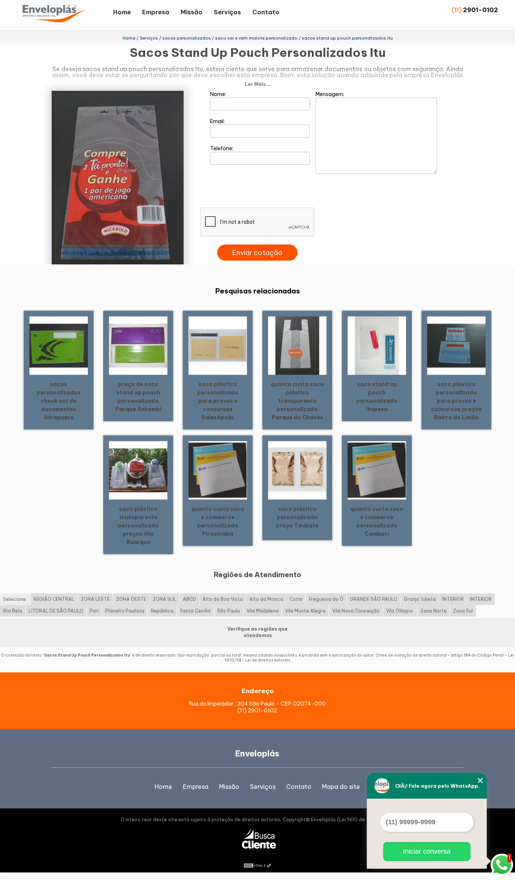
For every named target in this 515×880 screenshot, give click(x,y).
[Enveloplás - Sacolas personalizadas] (64, 15)
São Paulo (228, 611)
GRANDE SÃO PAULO (373, 599)
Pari (94, 611)
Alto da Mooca (266, 599)
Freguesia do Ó (326, 599)
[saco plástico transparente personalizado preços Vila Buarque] (138, 470)
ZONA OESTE (131, 599)
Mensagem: (330, 94)
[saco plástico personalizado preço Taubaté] (297, 470)
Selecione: (15, 599)
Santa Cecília (195, 611)
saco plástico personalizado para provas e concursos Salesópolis (217, 401)
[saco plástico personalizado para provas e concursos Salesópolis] (217, 345)
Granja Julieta (420, 599)
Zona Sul (463, 611)
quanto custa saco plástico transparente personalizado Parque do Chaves (297, 401)
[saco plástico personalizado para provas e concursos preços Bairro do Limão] (456, 345)
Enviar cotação (257, 252)
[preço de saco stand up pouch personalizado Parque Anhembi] (138, 345)
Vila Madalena (263, 611)
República (162, 611)
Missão (191, 12)
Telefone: (222, 148)
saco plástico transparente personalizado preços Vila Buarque (138, 525)
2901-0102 (480, 10)
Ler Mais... (257, 84)
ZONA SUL (164, 599)
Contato (265, 12)
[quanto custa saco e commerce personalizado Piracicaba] (217, 470)
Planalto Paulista (124, 611)
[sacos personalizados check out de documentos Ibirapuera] (58, 345)
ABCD (189, 599)
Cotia (296, 599)
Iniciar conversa (427, 851)
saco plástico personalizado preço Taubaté (297, 517)
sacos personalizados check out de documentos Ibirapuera (59, 401)
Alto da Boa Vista (222, 599)
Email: (218, 121)
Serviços (227, 12)
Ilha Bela (12, 611)
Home (122, 12)
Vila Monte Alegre (305, 611)
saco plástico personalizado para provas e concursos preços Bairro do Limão (456, 401)
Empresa (155, 12)
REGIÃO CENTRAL (54, 599)
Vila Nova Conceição (356, 611)
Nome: (218, 94)
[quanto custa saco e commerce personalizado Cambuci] (377, 470)
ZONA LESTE (95, 599)
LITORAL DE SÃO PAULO (56, 611)
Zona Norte (433, 611)
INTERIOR (453, 599)
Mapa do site (341, 786)
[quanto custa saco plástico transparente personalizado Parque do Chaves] (297, 345)
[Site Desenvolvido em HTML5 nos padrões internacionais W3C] (257, 865)
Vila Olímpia (400, 611)
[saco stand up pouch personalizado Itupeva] (377, 345)
